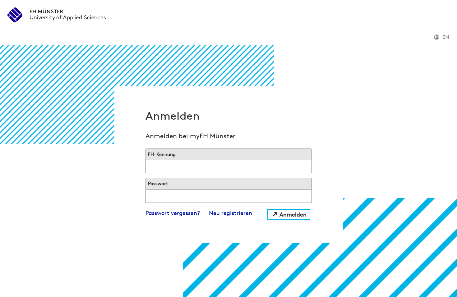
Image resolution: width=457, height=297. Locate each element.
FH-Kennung (162, 154)
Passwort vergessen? (172, 213)
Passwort (158, 183)
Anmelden (293, 214)
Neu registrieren (230, 213)
